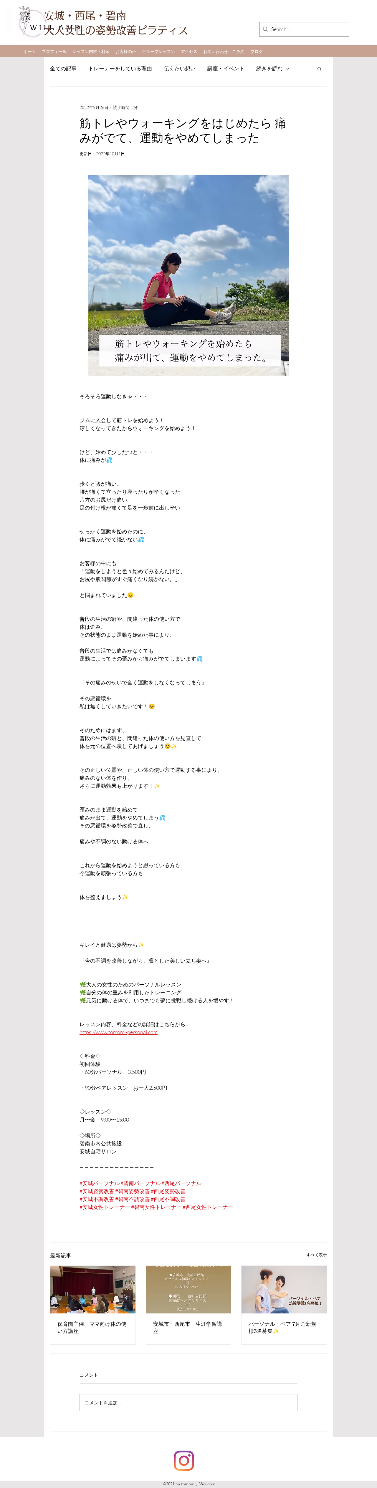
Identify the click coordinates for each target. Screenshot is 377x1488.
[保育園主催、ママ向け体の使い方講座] (92, 1289)
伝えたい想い (180, 68)
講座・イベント (225, 68)
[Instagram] (184, 1461)
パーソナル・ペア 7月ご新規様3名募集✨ (282, 1327)
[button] (319, 68)
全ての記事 (63, 68)
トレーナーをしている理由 (120, 68)
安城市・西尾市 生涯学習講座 (187, 1327)
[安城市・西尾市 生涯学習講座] (188, 1289)
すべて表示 (316, 1254)
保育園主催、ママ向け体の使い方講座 (91, 1327)
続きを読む (269, 68)
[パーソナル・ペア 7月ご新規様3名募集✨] (284, 1289)
